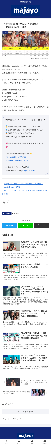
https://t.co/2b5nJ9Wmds (15, 157)
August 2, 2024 (28, 170)
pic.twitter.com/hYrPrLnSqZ (16, 160)
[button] (46, 287)
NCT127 (16, 213)
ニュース (7, 213)
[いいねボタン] (4, 202)
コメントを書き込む (25, 411)
